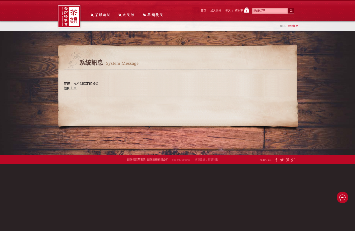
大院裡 (127, 15)
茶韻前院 (101, 15)
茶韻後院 (154, 15)
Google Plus (293, 159)
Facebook (276, 159)
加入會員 (215, 10)
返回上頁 (70, 88)
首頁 (203, 10)
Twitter (281, 159)
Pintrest (287, 159)
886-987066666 (183, 159)
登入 (228, 10)
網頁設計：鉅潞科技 (207, 159)
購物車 (241, 10)
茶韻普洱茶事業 (69, 16)
